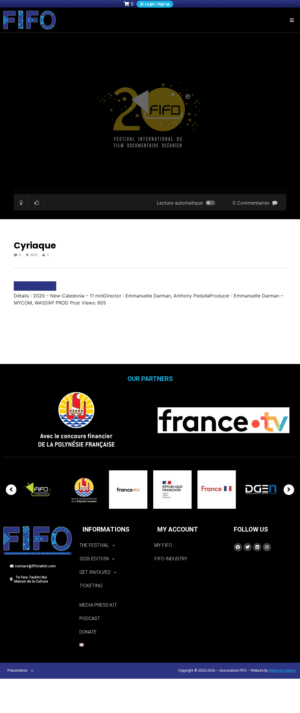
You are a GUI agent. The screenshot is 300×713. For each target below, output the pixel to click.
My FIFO (163, 545)
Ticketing (91, 585)
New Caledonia (35, 286)
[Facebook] (238, 547)
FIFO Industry (170, 558)
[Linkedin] (257, 547)
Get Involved (94, 572)
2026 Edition (94, 558)
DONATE (88, 632)
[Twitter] (247, 547)
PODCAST (89, 618)
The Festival (94, 545)
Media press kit (98, 605)
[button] (292, 20)
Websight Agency (282, 670)
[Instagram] (267, 547)
